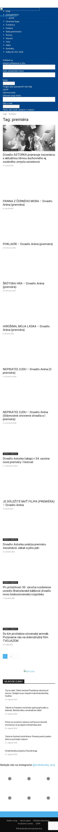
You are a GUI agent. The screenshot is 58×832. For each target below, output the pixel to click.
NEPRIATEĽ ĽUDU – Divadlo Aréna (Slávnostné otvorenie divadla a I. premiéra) (25, 415)
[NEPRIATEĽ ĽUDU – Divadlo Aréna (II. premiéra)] (29, 352)
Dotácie (9, 28)
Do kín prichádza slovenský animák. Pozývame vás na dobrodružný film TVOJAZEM (26, 637)
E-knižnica (10, 24)
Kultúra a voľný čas (10, 150)
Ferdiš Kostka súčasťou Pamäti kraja (21, 751)
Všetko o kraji (12, 820)
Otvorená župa (12, 21)
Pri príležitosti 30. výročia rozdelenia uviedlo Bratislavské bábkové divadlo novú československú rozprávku (27, 591)
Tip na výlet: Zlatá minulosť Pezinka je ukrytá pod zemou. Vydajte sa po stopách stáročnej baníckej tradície (26, 693)
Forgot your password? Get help (17, 86)
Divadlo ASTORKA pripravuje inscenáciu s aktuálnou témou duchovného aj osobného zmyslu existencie (29, 158)
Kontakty (10, 48)
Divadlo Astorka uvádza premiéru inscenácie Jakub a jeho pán (24, 546)
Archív (11, 18)
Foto (8, 41)
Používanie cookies (25, 823)
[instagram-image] (9, 778)
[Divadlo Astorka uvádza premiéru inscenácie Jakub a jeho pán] (29, 528)
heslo (5, 80)
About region (25, 820)
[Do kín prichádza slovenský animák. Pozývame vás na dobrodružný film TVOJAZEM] (29, 617)
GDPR (5, 89)
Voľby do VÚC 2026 (14, 52)
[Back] (3, 57)
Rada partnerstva (13, 31)
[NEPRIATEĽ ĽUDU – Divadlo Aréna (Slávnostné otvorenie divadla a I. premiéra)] (29, 395)
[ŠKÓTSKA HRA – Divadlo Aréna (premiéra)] (29, 267)
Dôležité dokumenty (41, 820)
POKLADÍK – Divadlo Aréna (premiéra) (28, 244)
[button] (4, 4)
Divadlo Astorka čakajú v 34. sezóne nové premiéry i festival (26, 460)
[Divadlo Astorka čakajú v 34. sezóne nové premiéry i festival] (29, 442)
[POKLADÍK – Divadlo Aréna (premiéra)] (29, 227)
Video (8, 45)
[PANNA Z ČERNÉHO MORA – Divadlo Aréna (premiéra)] (29, 184)
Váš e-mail (7, 103)
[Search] (54, 4)
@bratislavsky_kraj (44, 765)
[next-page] (16, 656)
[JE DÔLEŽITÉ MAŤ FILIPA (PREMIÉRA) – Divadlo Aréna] (29, 485)
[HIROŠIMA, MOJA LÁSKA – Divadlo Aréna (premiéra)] (29, 310)
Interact (9, 38)
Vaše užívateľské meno (13, 71)
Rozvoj (9, 35)
